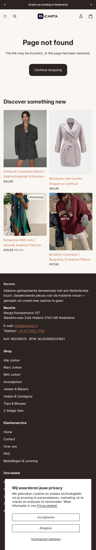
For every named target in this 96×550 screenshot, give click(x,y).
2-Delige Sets (13, 411)
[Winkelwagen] (91, 16)
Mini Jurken (12, 375)
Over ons (10, 446)
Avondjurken (13, 382)
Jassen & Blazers (16, 389)
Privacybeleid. (47, 505)
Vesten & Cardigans (18, 396)
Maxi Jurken (13, 367)
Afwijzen (46, 528)
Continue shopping (48, 70)
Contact (9, 439)
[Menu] (5, 16)
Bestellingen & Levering (21, 461)
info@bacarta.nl (26, 326)
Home (8, 432)
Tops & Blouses (15, 403)
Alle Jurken (12, 360)
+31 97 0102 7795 (31, 331)
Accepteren (45, 517)
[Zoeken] (15, 16)
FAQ (7, 453)
